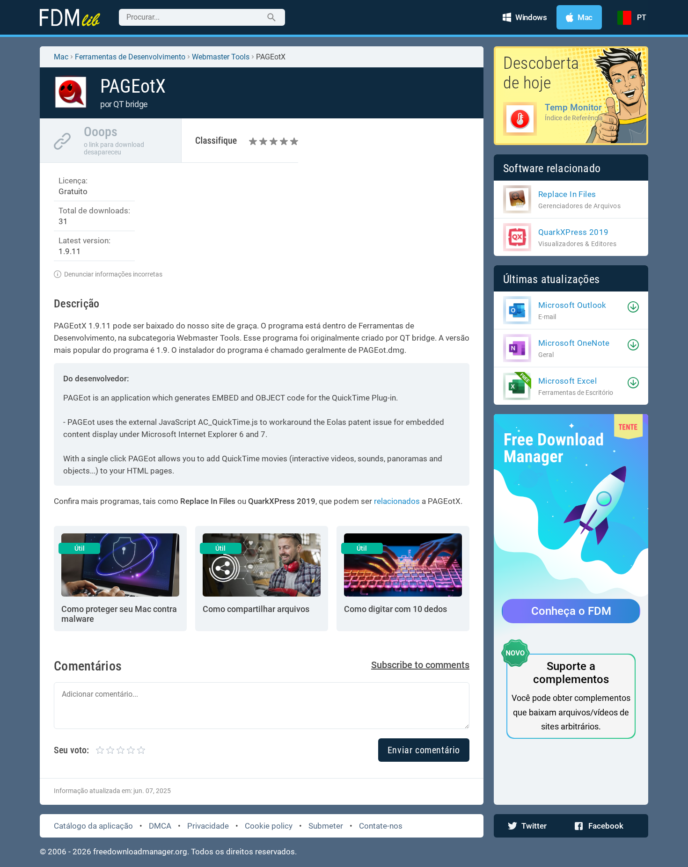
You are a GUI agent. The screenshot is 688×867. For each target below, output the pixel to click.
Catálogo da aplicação (93, 826)
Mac (61, 56)
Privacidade (208, 826)
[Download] (633, 307)
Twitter (534, 826)
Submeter (325, 826)
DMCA (160, 826)
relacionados (397, 501)
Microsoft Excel (567, 381)
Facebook (605, 826)
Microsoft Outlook (572, 305)
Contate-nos (381, 826)
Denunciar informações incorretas (113, 274)
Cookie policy (269, 826)
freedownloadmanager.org (140, 851)
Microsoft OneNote (574, 343)
